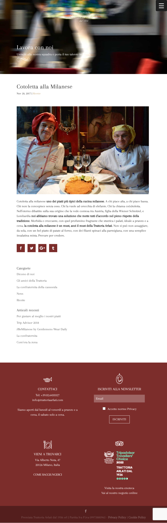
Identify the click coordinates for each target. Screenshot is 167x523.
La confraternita (27, 336)
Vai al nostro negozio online (119, 493)
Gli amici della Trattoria (32, 280)
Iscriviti (119, 419)
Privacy (132, 409)
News (20, 293)
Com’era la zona (27, 342)
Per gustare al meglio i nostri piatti (39, 316)
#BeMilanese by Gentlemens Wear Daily (42, 329)
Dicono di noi (25, 274)
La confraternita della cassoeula (37, 287)
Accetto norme (122, 409)
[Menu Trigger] (161, 5)
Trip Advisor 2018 (28, 323)
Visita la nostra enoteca (119, 488)
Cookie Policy (137, 517)
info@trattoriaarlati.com (47, 400)
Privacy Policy (117, 517)
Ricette (37, 93)
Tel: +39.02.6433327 (47, 395)
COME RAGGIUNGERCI (47, 474)
